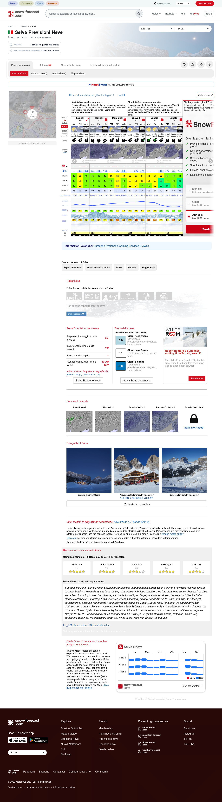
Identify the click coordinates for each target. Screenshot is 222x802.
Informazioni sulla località (105, 65)
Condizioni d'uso (15, 787)
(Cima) (19, 73)
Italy (22, 26)
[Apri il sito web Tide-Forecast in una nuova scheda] (40, 3)
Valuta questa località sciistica (80, 631)
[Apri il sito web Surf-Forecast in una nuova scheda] (13, 3)
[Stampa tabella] (209, 64)
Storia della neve (71, 65)
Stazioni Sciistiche (71, 728)
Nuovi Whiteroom (71, 744)
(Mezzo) (39, 73)
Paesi (10, 26)
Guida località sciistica (98, 267)
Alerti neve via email (110, 733)
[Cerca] (138, 13)
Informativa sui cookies (64, 787)
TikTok (188, 739)
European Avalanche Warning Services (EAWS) (121, 246)
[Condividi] (201, 64)
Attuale (44, 65)
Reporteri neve (107, 744)
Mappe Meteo (78, 73)
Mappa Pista (148, 267)
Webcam (132, 267)
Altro (65, 153)
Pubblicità (29, 771)
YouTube (189, 744)
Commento (101, 771)
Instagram (189, 733)
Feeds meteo (106, 749)
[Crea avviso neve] (192, 64)
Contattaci (59, 771)
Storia (119, 267)
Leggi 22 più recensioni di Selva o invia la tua (86, 625)
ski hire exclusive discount (121, 84)
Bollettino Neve (70, 739)
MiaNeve (66, 754)
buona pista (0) (92, 374)
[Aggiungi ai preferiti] (184, 64)
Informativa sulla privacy (38, 787)
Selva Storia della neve (136, 380)
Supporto (44, 771)
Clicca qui (71, 538)
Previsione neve (20, 65)
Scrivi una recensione (112, 631)
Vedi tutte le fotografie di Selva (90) (136, 497)
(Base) (59, 73)
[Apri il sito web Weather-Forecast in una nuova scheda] (52, 3)
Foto (183, 13)
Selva (33, 26)
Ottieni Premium (205, 3)
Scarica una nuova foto (138, 503)
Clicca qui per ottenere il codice (87, 686)
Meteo (155, 13)
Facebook (189, 728)
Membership (106, 728)
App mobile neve (108, 739)
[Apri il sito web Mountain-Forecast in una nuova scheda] (26, 3)
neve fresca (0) (74, 374)
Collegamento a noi (80, 771)
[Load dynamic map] (32, 114)
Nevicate (169, 13)
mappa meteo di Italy (172, 533)
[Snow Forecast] (22, 13)
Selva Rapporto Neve (88, 380)
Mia (194, 13)
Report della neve (72, 267)
